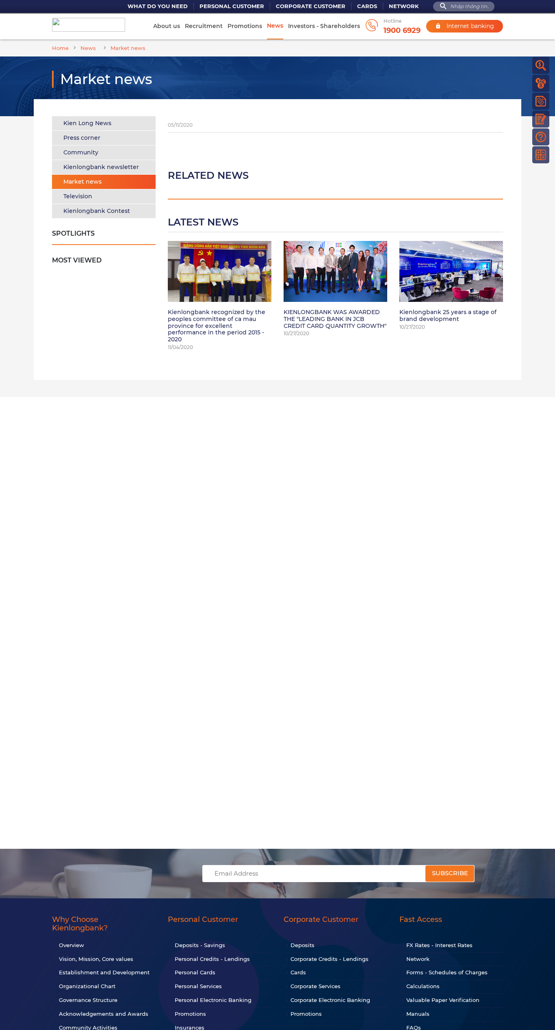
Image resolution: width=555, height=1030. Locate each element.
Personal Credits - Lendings (212, 959)
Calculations (423, 986)
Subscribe (450, 873)
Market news (82, 181)
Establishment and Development (104, 972)
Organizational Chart (87, 986)
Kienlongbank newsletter (101, 167)
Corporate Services (315, 986)
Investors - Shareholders (324, 26)
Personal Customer (231, 6)
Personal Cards (195, 972)
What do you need (158, 6)
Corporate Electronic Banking (330, 1000)
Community (80, 152)
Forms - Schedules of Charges (447, 972)
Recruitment (204, 26)
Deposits (302, 945)
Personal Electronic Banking (213, 1000)
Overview (71, 945)
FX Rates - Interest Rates (439, 945)
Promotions (245, 26)
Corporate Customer (310, 6)
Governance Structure (88, 1000)
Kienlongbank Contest (96, 211)
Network (404, 6)
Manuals (417, 1013)
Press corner (81, 137)
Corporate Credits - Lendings (330, 959)
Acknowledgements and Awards (103, 1013)
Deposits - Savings (200, 945)
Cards (367, 6)
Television (77, 196)
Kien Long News (87, 123)
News (275, 25)
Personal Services (198, 986)
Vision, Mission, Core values (96, 959)
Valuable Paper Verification (442, 1000)
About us (166, 26)
